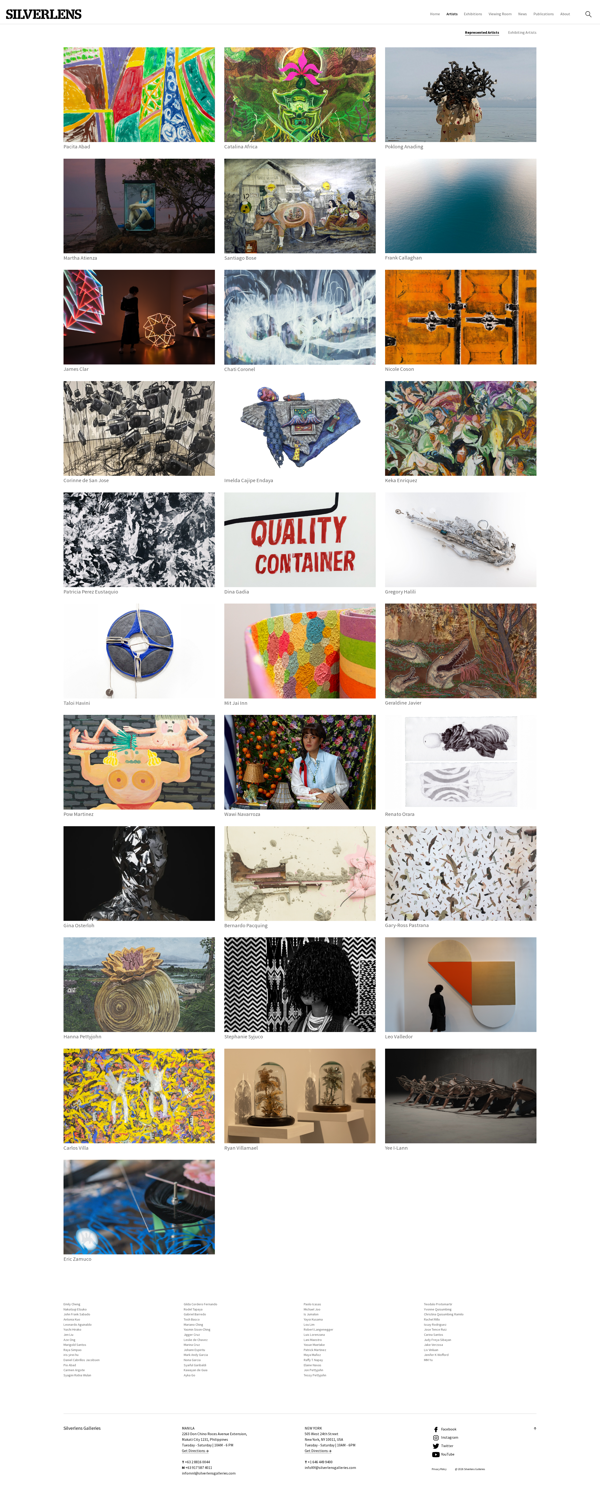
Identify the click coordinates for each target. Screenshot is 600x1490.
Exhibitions (473, 13)
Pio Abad (70, 1365)
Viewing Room (500, 13)
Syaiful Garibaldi (195, 1365)
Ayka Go (189, 1375)
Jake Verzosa (433, 1345)
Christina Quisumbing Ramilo (444, 1314)
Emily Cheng (72, 1304)
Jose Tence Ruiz (435, 1329)
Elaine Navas (312, 1365)
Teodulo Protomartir (438, 1304)
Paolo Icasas (312, 1304)
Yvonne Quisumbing (438, 1309)
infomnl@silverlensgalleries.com (209, 1473)
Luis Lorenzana (314, 1334)
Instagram (449, 1437)
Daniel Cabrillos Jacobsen (82, 1360)
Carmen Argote (74, 1370)
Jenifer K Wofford (436, 1355)
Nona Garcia (192, 1360)
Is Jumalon (311, 1314)
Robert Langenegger (318, 1329)
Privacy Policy (439, 1469)
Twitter (447, 1445)
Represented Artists (482, 32)
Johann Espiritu (194, 1350)
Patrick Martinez (315, 1350)
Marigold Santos (75, 1345)
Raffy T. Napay (313, 1360)
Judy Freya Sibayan (437, 1340)
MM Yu (428, 1360)
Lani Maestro (313, 1340)
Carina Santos (433, 1334)
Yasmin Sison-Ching (197, 1329)
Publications (543, 13)
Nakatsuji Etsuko (75, 1309)
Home (435, 13)
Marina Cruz (192, 1345)
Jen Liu (68, 1334)
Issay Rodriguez (435, 1324)
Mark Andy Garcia (196, 1355)
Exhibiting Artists (522, 32)
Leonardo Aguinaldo (78, 1324)
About (565, 13)
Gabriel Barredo (195, 1314)
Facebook (448, 1429)
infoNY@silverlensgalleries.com (330, 1467)
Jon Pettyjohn (313, 1370)
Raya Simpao (73, 1350)
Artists (452, 13)
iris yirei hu (71, 1355)
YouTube (447, 1454)
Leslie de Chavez (196, 1340)
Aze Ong (69, 1340)
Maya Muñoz (312, 1355)
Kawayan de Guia (195, 1370)
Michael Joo (312, 1309)
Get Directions (194, 1450)
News (522, 13)
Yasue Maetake (314, 1345)
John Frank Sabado (77, 1314)
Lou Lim (309, 1324)
